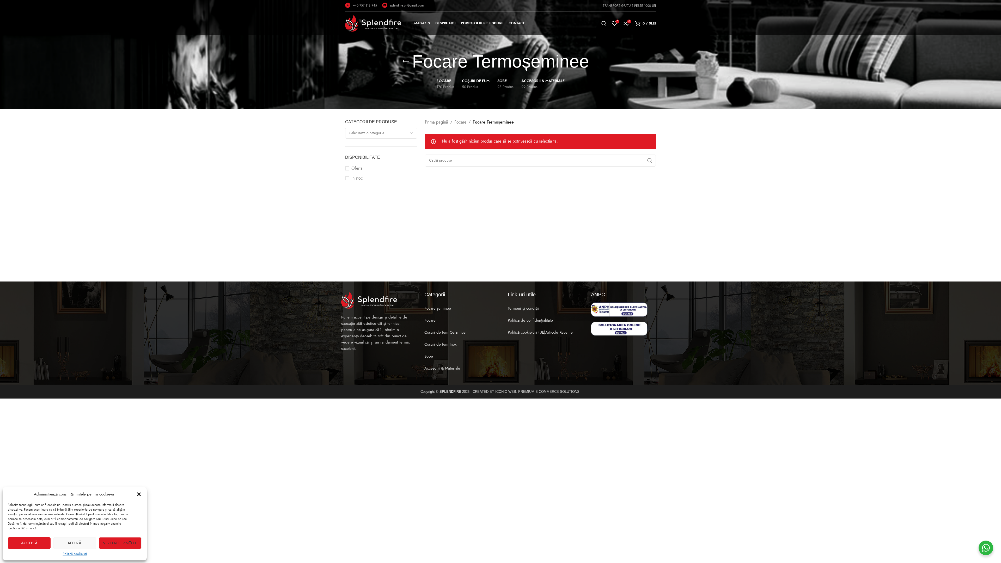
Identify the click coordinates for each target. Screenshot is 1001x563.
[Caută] (604, 23)
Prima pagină (436, 122)
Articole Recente (559, 332)
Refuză (74, 543)
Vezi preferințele (120, 543)
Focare (460, 122)
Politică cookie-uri (75, 554)
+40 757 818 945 (365, 5)
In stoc (357, 178)
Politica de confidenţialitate (530, 320)
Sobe (428, 356)
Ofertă (357, 168)
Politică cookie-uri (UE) (526, 332)
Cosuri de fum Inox (440, 344)
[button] (139, 494)
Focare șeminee (437, 308)
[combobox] (381, 133)
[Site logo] (373, 23)
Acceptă (29, 543)
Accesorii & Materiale (442, 368)
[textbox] (381, 133)
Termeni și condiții (523, 308)
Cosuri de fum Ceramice (445, 332)
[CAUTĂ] (650, 161)
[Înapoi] (405, 61)
